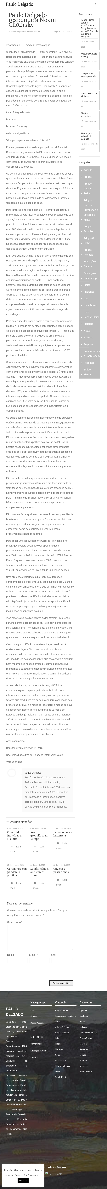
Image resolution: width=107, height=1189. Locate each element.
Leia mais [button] (23, 1181)
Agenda (88, 170)
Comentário (14, 922)
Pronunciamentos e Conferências (94, 353)
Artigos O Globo (89, 240)
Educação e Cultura (90, 264)
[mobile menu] (86, 4)
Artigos (88, 176)
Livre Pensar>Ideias (91, 314)
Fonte (82, 1021)
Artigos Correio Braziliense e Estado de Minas (91, 210)
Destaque (84, 1016)
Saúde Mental (87, 372)
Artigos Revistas (88, 252)
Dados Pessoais (37, 1023)
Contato (34, 1058)
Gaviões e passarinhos (61, 870)
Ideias (87, 284)
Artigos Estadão (88, 229)
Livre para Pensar (62, 1066)
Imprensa (89, 291)
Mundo (83, 1055)
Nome (11, 954)
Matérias (88, 323)
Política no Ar (61, 1060)
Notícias (88, 337)
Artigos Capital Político (88, 188)
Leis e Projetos (37, 1037)
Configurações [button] (31, 1175)
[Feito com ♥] (53, 1174)
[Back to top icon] (53, 1157)
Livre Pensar (90, 305)
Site (53, 954)
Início (33, 1010)
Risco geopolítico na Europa (39, 835)
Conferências (36, 1044)
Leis (86, 298)
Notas (87, 330)
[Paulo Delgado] (19, 4)
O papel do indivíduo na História (15, 835)
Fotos (33, 1030)
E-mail (33, 954)
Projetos (88, 344)
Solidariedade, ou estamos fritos (39, 872)
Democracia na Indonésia (62, 833)
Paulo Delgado (17, 32)
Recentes (89, 362)
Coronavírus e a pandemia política (17, 872)
